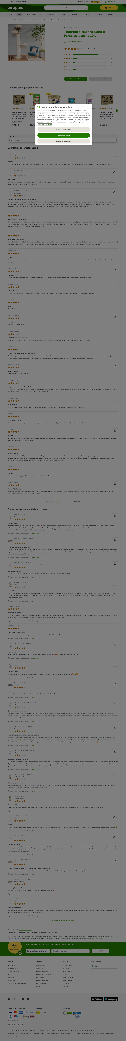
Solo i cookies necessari (63, 141)
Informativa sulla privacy (45, 124)
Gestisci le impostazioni (63, 129)
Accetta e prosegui (64, 135)
